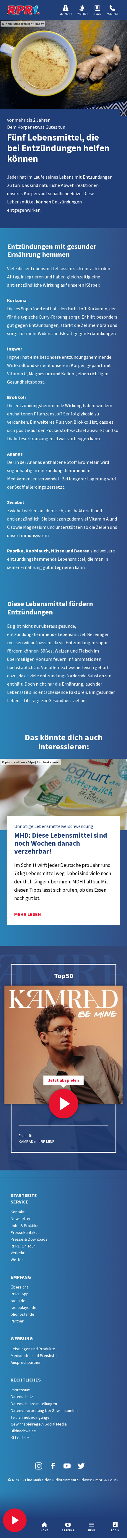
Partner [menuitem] (17, 1321)
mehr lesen (27, 914)
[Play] (15, 1520)
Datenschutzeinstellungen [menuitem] (34, 1403)
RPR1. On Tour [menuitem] (23, 1246)
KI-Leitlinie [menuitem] (20, 1437)
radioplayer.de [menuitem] (23, 1307)
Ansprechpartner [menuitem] (26, 1362)
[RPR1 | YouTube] (67, 1465)
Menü (91, 1530)
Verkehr (65, 14)
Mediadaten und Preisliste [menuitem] (34, 1355)
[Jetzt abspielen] (63, 1103)
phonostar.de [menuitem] (22, 1314)
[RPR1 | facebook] (52, 1465)
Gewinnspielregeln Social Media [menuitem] (39, 1424)
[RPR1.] (23, 10)
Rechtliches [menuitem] (26, 1380)
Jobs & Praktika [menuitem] (24, 1225)
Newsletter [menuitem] (21, 1218)
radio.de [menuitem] (18, 1300)
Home (44, 1530)
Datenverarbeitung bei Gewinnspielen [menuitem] (44, 1410)
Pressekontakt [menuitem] (24, 1232)
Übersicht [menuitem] (19, 1287)
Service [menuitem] (20, 1202)
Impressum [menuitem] (20, 1389)
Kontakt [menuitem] (18, 1211)
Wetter (82, 14)
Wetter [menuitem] (17, 1259)
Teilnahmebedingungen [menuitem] (31, 1417)
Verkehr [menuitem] (18, 1252)
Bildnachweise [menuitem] (23, 1430)
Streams (68, 1530)
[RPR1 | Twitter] (81, 1465)
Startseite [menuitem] (24, 1195)
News (97, 14)
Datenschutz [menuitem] (22, 1396)
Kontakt (112, 14)
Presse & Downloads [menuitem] (29, 1239)
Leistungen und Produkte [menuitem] (33, 1348)
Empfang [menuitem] (21, 1277)
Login (115, 1530)
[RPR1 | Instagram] (38, 1465)
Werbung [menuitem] (22, 1338)
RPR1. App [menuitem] (20, 1293)
